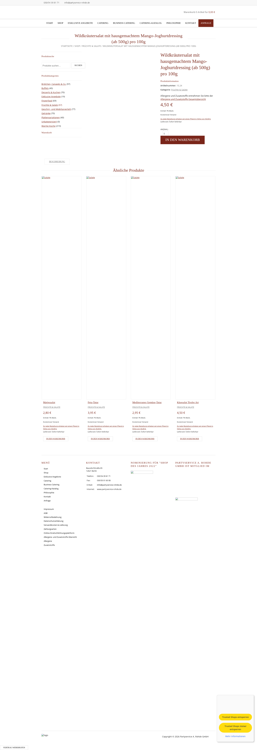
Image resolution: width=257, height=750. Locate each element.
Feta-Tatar (93, 402)
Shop (60, 23)
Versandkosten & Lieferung (56, 525)
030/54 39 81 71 (51, 2)
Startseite (67, 46)
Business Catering (124, 23)
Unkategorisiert (49, 121)
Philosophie (173, 23)
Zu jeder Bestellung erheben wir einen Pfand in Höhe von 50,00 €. (185, 119)
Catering (102, 23)
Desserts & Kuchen (50, 92)
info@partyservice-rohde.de (77, 2)
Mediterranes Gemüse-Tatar (147, 402)
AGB (45, 513)
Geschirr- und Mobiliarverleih (56, 109)
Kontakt (190, 23)
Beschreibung (57, 162)
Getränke (46, 113)
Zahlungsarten (50, 529)
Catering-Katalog (151, 23)
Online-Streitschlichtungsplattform (59, 533)
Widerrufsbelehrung (52, 517)
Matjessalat (49, 402)
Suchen (78, 65)
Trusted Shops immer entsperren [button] (235, 728)
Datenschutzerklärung (53, 521)
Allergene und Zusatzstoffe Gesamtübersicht (183, 99)
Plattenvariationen (50, 117)
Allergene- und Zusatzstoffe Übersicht (60, 537)
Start (49, 23)
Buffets (45, 88)
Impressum (49, 509)
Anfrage (206, 23)
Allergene (48, 541)
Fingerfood (46, 100)
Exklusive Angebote (80, 23)
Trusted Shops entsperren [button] (235, 717)
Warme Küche (48, 126)
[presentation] (32, 309)
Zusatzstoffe (49, 545)
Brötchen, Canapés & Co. (53, 84)
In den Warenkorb (182, 140)
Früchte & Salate (91, 46)
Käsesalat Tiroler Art (188, 402)
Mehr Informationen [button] (235, 736)
